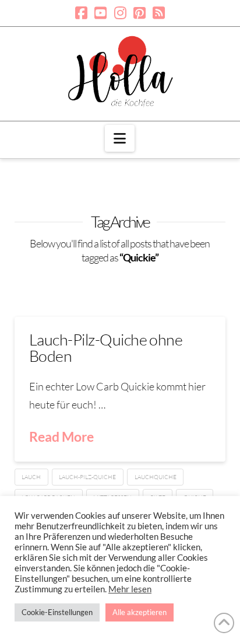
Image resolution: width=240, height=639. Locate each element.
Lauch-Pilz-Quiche (87, 477)
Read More (61, 436)
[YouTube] (100, 13)
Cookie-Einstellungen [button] (57, 612)
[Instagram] (120, 13)
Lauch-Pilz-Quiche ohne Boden (106, 347)
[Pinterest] (139, 13)
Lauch (31, 477)
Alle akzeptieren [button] (139, 612)
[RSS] (159, 13)
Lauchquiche (156, 477)
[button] (120, 138)
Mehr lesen (129, 589)
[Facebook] (81, 13)
